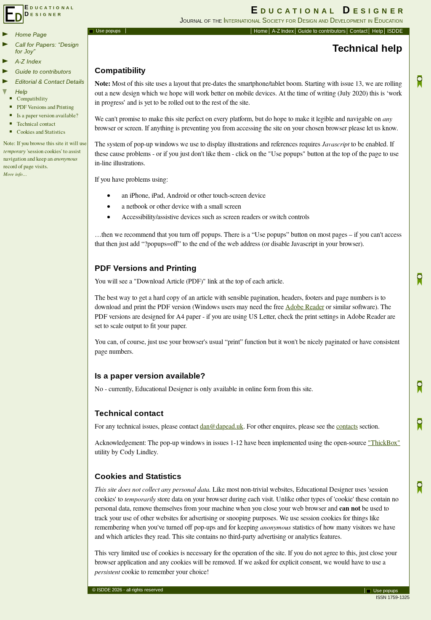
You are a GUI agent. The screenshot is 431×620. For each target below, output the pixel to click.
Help (377, 31)
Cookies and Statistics (41, 131)
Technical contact (36, 123)
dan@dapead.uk (221, 425)
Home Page (31, 34)
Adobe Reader (304, 306)
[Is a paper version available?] (419, 388)
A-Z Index (283, 31)
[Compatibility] (419, 82)
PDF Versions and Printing (45, 107)
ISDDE (395, 31)
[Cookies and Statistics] (419, 488)
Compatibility (32, 98)
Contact (358, 31)
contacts (347, 425)
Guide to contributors (322, 31)
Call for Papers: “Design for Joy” (47, 48)
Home (261, 31)
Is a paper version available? (47, 115)
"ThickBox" (384, 442)
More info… (15, 174)
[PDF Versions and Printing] (419, 280)
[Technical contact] (419, 425)
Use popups (108, 30)
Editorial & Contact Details (49, 81)
